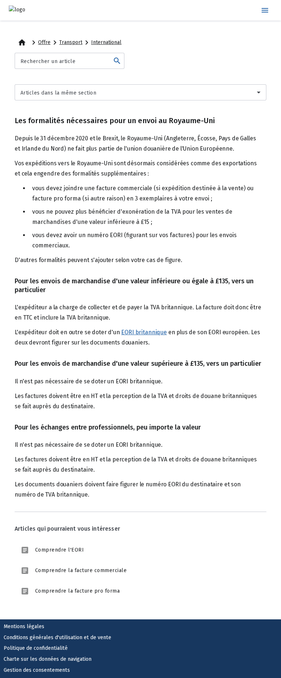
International (106, 42)
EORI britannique (143, 332)
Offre (44, 42)
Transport (70, 42)
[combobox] (140, 92)
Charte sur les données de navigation (47, 659)
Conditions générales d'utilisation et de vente (57, 637)
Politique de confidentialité (36, 648)
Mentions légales (24, 626)
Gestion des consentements (37, 670)
